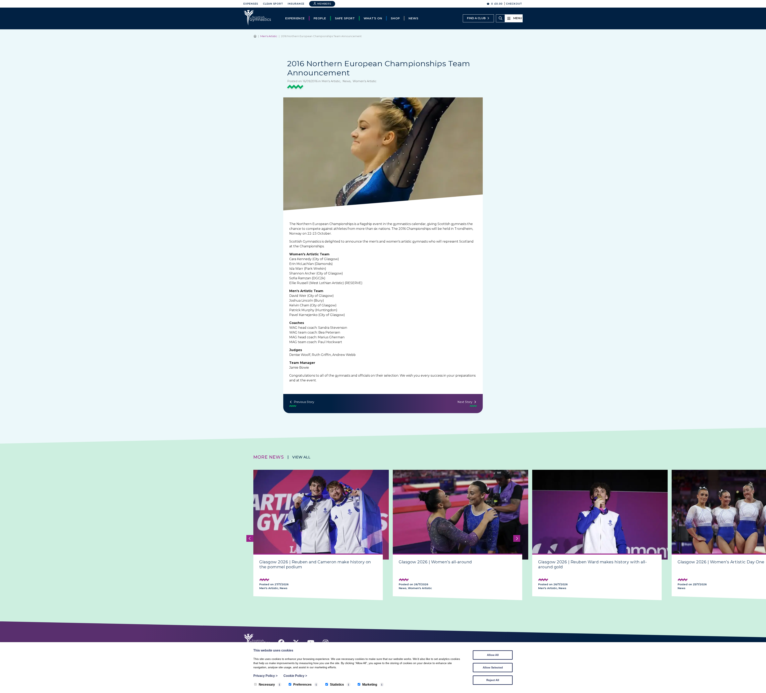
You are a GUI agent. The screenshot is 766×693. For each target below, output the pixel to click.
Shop (395, 18)
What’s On (373, 18)
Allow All (493, 654)
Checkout (514, 3)
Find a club (476, 18)
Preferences (302, 684)
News (413, 18)
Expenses (250, 3)
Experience (295, 18)
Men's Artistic (268, 36)
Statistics (337, 684)
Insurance (296, 3)
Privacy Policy (265, 675)
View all (301, 457)
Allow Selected (493, 667)
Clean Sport (273, 3)
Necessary (267, 684)
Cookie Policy (295, 675)
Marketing (369, 684)
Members (324, 3)
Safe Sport (345, 18)
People (320, 18)
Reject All (492, 680)
